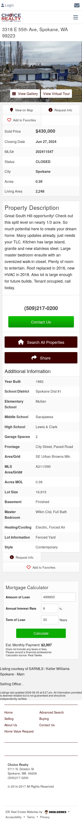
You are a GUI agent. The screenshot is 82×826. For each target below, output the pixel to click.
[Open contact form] (77, 4)
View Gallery (28, 93)
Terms (31, 817)
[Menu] (75, 17)
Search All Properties (45, 342)
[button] (4, 71)
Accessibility (13, 817)
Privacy (45, 817)
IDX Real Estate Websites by (24, 812)
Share (45, 358)
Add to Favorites (24, 120)
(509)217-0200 (41, 308)
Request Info (63, 110)
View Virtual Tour (56, 93)
